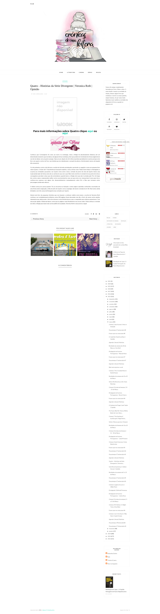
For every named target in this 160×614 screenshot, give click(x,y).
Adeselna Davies (112, 553)
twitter (124, 122)
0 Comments (34, 213)
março (111, 322)
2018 (109, 289)
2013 (109, 536)
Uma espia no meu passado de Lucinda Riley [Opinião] (120, 245)
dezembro (112, 299)
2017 (109, 291)
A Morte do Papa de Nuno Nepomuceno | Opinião (119, 254)
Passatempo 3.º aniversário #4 (117, 478)
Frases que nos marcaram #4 (117, 510)
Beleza (98, 72)
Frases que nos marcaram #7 (117, 357)
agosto (111, 309)
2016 (109, 294)
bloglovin (116, 129)
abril (110, 319)
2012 (109, 539)
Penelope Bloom (114, 149)
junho (111, 314)
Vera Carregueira (112, 564)
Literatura (71, 72)
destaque (123, 221)
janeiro (111, 531)
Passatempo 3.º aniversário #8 (117, 330)
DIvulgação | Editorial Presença (118, 490)
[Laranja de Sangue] (108, 173)
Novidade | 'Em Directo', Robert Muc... (88, 253)
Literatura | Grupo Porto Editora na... (40, 253)
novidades (118, 224)
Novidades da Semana (112, 221)
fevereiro (112, 528)
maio (110, 317)
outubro (111, 304)
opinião (65, 81)
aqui (90, 131)
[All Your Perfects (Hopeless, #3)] (108, 165)
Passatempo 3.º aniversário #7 (117, 360)
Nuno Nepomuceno (115, 157)
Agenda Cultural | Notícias (116, 342)
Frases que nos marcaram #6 (117, 398)
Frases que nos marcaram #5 (117, 447)
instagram (116, 122)
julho (110, 312)
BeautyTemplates (48, 610)
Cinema (81, 72)
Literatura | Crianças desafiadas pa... (64, 253)
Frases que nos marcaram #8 (117, 333)
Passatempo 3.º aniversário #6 (117, 451)
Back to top (124, 610)
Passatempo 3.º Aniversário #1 (117, 526)
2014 (109, 533)
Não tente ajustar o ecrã (116, 367)
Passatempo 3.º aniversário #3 (117, 481)
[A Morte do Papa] (108, 157)
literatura (109, 224)
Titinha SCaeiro (112, 560)
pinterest (109, 129)
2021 (109, 281)
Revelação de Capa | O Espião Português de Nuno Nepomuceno (119, 264)
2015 (109, 296)
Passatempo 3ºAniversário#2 (117, 523)
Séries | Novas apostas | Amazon (118, 422)
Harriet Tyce (113, 173)
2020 (109, 284)
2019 (109, 286)
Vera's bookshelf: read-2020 (120, 141)
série (114, 227)
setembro (112, 306)
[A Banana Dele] (108, 149)
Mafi (109, 557)
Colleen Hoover (114, 165)
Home (61, 72)
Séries (90, 72)
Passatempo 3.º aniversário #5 (117, 454)
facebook (109, 122)
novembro (112, 301)
